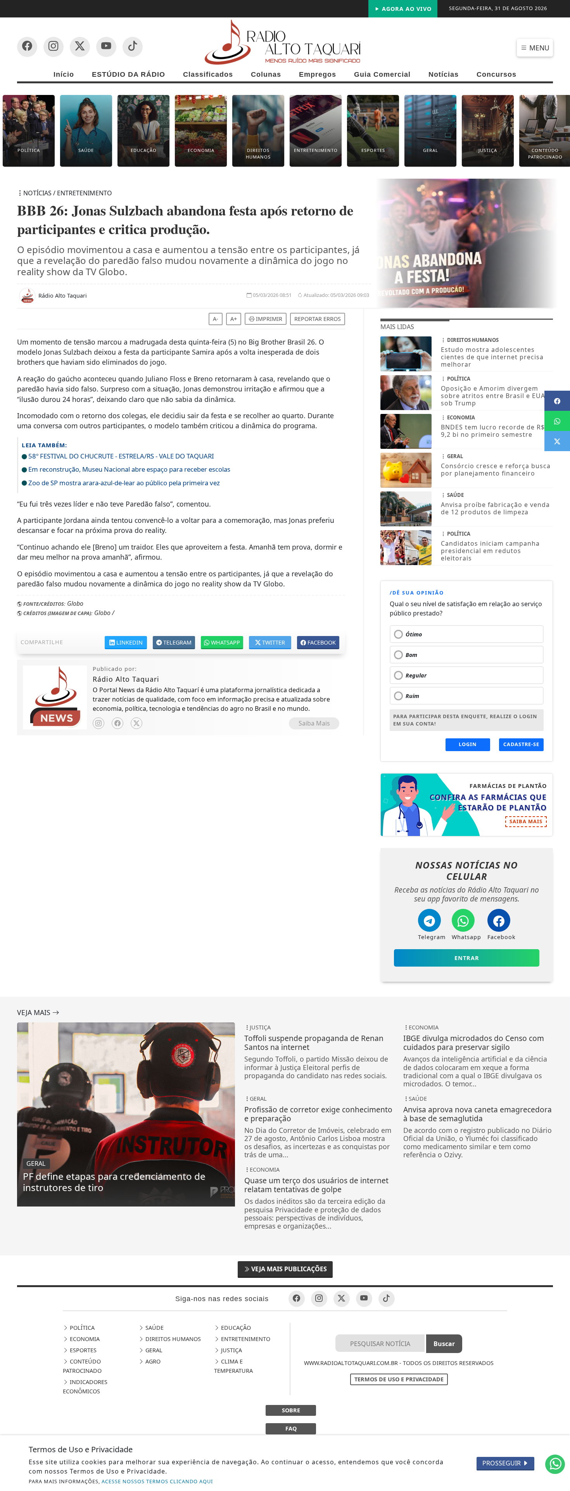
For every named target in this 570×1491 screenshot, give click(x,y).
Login (468, 744)
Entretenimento (244, 1339)
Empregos (317, 74)
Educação (235, 1327)
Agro (152, 1361)
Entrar (466, 958)
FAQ (291, 1428)
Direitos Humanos (172, 1339)
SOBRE (291, 1410)
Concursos (496, 74)
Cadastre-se (521, 744)
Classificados (208, 74)
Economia (84, 1339)
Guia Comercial (382, 74)
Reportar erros (317, 318)
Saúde (154, 1327)
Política (81, 1327)
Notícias (443, 74)
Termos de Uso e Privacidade (399, 1379)
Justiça (230, 1350)
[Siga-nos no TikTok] (133, 47)
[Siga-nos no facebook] (27, 47)
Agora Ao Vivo (406, 8)
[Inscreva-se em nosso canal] (53, 47)
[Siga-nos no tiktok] (386, 1299)
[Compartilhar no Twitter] (557, 441)
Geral (153, 1350)
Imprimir (268, 318)
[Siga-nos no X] (80, 47)
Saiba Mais (314, 723)
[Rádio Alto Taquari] (285, 42)
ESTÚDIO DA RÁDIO (128, 74)
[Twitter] (136, 723)
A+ (233, 318)
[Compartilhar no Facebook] (557, 401)
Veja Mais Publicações (288, 1269)
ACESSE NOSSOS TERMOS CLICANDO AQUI (157, 1481)
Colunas (266, 74)
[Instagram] (98, 723)
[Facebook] (117, 723)
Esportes (82, 1350)
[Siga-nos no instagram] (106, 47)
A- (215, 318)
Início (64, 74)
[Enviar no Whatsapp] (557, 421)
